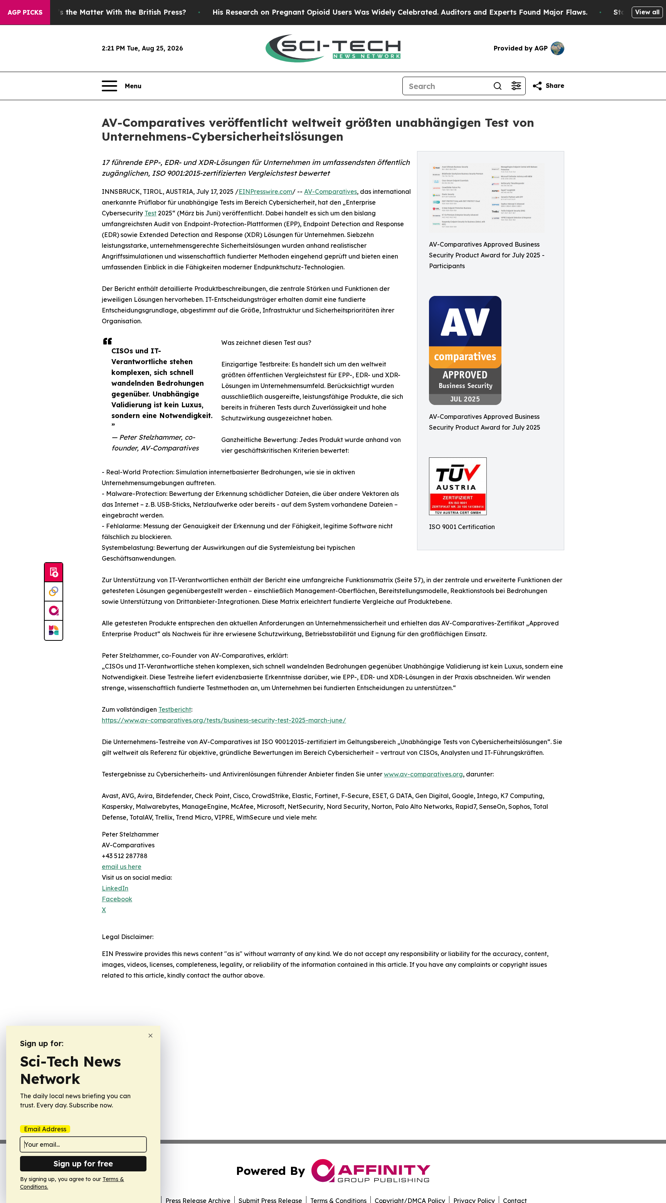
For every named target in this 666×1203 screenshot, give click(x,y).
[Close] (150, 1035)
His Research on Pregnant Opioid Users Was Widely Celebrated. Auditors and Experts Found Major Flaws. (399, 12)
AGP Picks (25, 12)
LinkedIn (115, 888)
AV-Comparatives (330, 191)
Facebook (117, 899)
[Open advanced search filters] (516, 86)
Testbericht (174, 709)
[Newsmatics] (53, 630)
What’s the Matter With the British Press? (112, 12)
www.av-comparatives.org (423, 774)
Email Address (45, 1129)
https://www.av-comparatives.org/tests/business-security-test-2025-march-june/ (224, 720)
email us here (121, 866)
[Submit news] (53, 572)
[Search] (497, 86)
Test (150, 213)
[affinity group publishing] (53, 611)
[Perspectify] (53, 592)
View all (647, 12)
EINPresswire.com (265, 191)
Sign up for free (83, 1163)
